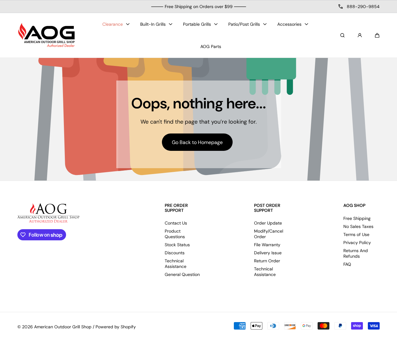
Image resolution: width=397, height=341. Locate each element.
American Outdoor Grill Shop (62, 327)
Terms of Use (356, 234)
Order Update (268, 223)
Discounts (175, 253)
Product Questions (175, 233)
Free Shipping (357, 218)
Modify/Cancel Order (268, 233)
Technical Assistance (175, 263)
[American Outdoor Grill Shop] (46, 35)
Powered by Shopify (116, 327)
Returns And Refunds (355, 253)
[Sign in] (359, 35)
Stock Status (177, 244)
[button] (377, 35)
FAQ (347, 264)
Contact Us (176, 223)
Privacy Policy (357, 242)
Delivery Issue (268, 253)
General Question (182, 274)
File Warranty (267, 244)
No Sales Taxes (358, 226)
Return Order (267, 261)
